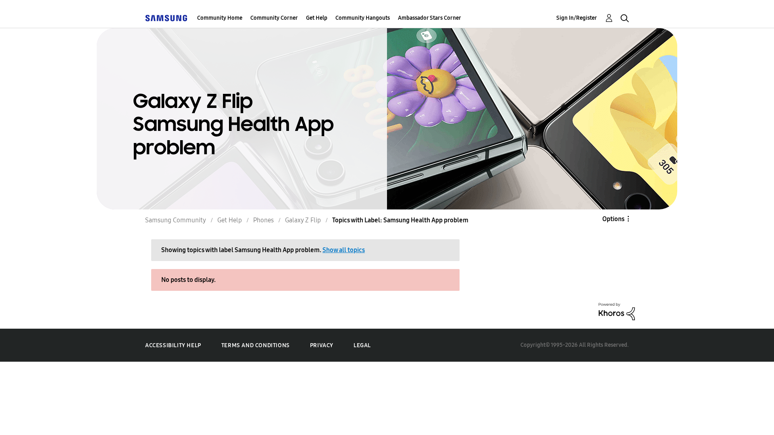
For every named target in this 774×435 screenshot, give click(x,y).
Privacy (321, 345)
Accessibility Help (173, 345)
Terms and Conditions (255, 345)
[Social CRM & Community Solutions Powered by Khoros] (617, 311)
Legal (362, 345)
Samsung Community (175, 220)
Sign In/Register (576, 17)
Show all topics (343, 250)
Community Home (219, 17)
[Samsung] (166, 18)
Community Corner (274, 17)
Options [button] (613, 219)
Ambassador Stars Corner (429, 17)
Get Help (316, 17)
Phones (263, 220)
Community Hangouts (362, 17)
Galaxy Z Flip (303, 220)
